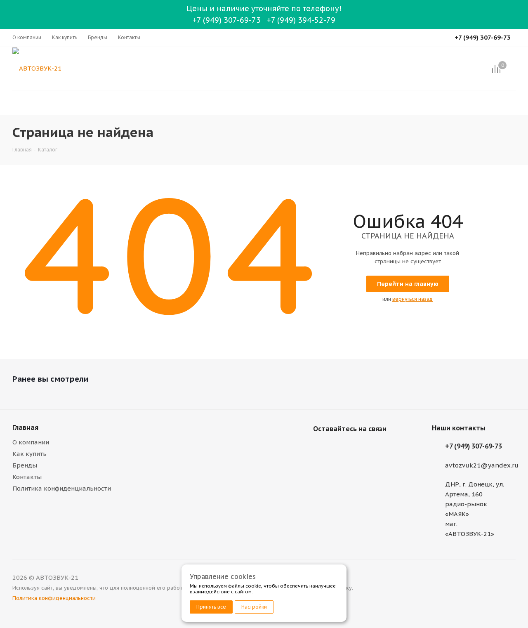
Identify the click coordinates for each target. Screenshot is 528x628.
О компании (30, 442)
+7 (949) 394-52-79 (301, 20)
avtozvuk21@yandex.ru (482, 465)
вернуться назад (412, 299)
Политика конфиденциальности (61, 488)
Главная (25, 427)
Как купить (29, 454)
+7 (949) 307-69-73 (227, 20)
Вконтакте (321, 448)
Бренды (24, 465)
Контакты (27, 477)
